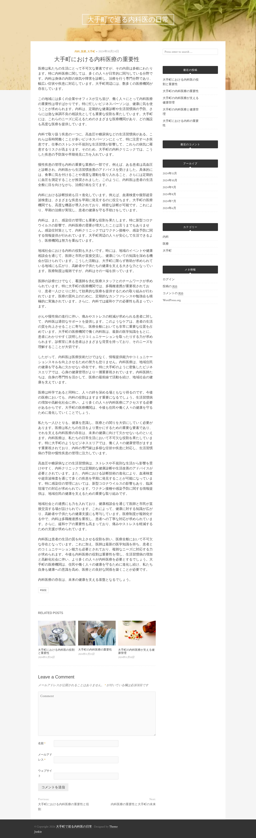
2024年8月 (169, 194)
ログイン (169, 279)
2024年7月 (169, 201)
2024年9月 (169, 187)
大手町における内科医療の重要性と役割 (63, 806)
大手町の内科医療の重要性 (95, 649)
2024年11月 (170, 173)
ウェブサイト (45, 773)
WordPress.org (172, 300)
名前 (41, 743)
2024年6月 (169, 208)
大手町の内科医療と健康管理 (181, 112)
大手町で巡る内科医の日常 (74, 827)
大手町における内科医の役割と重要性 (56, 651)
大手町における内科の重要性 (181, 123)
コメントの (173, 293)
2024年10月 (170, 180)
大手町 (91, 51)
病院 (43, 590)
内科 (77, 51)
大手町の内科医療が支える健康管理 (136, 651)
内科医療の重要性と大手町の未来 (133, 804)
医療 (83, 51)
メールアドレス (45, 757)
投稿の (170, 286)
